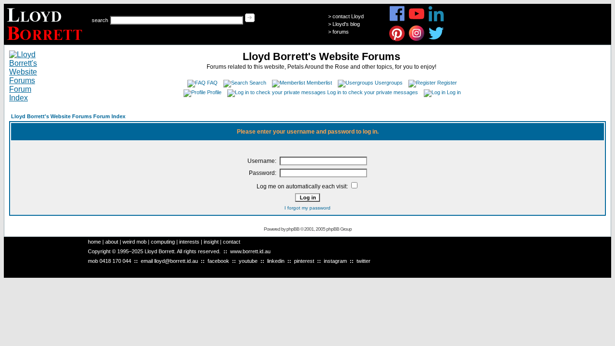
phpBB (292, 229)
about (111, 242)
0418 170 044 (115, 261)
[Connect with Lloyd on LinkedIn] (436, 20)
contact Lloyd (348, 16)
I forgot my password (307, 207)
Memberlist (319, 83)
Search (257, 83)
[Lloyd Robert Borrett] (46, 42)
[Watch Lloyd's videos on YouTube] (417, 20)
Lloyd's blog (346, 24)
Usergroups (389, 83)
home (94, 242)
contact (231, 242)
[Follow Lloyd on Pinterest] (397, 40)
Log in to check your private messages (372, 92)
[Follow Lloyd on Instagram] (417, 40)
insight (211, 242)
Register (447, 83)
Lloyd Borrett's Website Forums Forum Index (68, 116)
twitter (363, 261)
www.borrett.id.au (250, 251)
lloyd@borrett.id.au (176, 261)
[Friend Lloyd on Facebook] (397, 20)
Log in (454, 92)
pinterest (304, 261)
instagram (335, 261)
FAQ (212, 83)
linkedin (275, 261)
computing (163, 242)
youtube (248, 261)
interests (189, 242)
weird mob (135, 242)
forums (340, 32)
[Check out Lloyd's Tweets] (436, 40)
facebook (218, 261)
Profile (214, 92)
